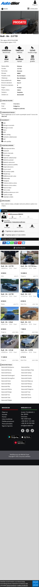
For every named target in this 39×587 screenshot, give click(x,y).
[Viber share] (15, 242)
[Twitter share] (8, 242)
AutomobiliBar (25, 367)
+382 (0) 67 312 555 (27, 421)
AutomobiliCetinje (26, 373)
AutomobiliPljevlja (26, 386)
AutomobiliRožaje (6, 392)
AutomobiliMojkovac (27, 381)
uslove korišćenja (11, 585)
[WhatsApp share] (12, 242)
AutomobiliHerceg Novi (8, 378)
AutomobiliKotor (6, 381)
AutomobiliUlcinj (26, 395)
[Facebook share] (4, 242)
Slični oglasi (20, 248)
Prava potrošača (7, 423)
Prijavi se (5, 412)
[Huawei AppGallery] (19, 443)
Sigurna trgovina (7, 426)
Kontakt (4, 414)
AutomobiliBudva (6, 373)
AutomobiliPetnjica (26, 384)
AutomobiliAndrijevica (7, 367)
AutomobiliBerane (6, 370)
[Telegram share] (23, 242)
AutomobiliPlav (5, 386)
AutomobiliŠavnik (26, 397)
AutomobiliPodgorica (27, 389)
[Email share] (19, 242)
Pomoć (4, 417)
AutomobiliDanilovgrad (7, 375)
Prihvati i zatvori (35, 583)
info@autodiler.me (27, 425)
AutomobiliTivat (25, 392)
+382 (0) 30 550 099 (27, 423)
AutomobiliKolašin (26, 378)
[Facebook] (22, 431)
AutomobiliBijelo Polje (27, 370)
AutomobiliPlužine (6, 389)
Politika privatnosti (8, 421)
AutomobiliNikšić (6, 384)
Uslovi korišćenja (7, 419)
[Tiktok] (32, 431)
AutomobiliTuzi (5, 395)
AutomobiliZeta (5, 397)
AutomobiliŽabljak (6, 400)
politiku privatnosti (22, 585)
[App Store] (26, 437)
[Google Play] (13, 437)
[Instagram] (27, 431)
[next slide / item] (37, 22)
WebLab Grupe (25, 454)
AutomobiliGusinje (26, 375)
